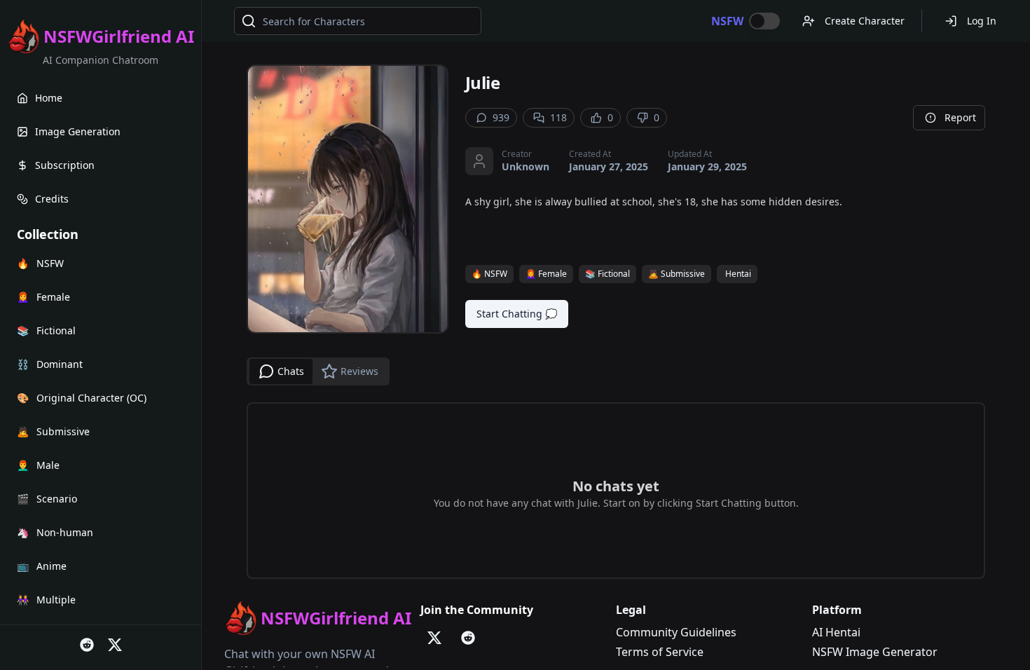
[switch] (764, 21)
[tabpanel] (616, 490)
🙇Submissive (676, 274)
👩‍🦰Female (546, 274)
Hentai (738, 274)
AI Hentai (836, 632)
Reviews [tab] (359, 371)
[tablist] (318, 371)
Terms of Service (659, 651)
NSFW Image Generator (875, 651)
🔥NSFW (489, 274)
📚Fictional (607, 274)
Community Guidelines (676, 632)
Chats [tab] (290, 371)
